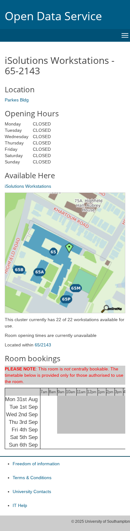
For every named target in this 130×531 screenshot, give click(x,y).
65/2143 (43, 344)
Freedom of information (36, 463)
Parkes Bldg (17, 99)
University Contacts (32, 491)
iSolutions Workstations (28, 186)
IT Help (20, 505)
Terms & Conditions (32, 477)
